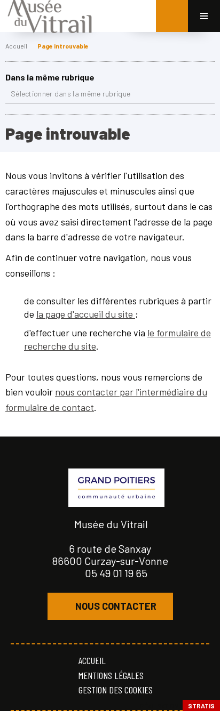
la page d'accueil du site (85, 314)
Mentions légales (111, 675)
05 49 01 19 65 (116, 573)
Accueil (16, 46)
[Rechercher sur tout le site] (172, 16)
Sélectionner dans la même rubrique (70, 93)
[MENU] (204, 16)
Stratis (201, 705)
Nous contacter (115, 606)
